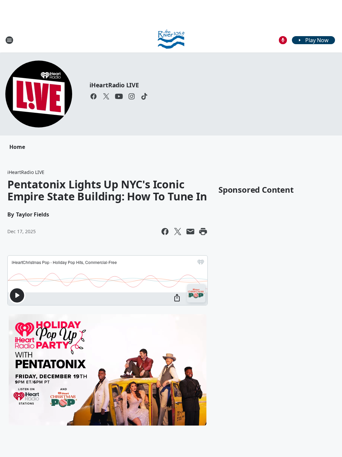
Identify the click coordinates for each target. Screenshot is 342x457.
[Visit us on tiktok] (144, 96)
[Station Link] (171, 40)
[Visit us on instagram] (132, 96)
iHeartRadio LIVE (114, 85)
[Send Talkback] (283, 40)
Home (17, 147)
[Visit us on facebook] (94, 96)
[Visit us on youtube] (119, 96)
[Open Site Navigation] (9, 40)
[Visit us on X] (106, 96)
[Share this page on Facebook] (165, 231)
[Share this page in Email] (190, 231)
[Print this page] (203, 231)
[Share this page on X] (177, 231)
